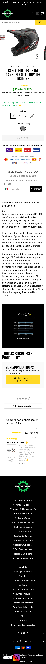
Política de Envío (23, 611)
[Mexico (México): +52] (7, 189)
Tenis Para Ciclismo (23, 553)
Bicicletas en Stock (23, 500)
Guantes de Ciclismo (23, 536)
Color (23, 123)
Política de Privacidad (23, 602)
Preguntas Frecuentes (23, 593)
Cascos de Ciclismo (23, 531)
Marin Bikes (23, 567)
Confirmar (36, 188)
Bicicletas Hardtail (23, 513)
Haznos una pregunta (24, 379)
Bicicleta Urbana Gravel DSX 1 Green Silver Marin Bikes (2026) (10, 459)
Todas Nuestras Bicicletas (23, 580)
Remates (23, 576)
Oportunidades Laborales (23, 625)
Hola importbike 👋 (17, 442)
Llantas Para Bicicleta (23, 540)
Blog (23, 616)
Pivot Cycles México (23, 571)
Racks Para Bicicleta (23, 558)
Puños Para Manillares (23, 549)
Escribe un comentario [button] (24, 406)
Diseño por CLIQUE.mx (23, 662)
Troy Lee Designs (23, 66)
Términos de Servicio (23, 607)
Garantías (22, 620)
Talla (23, 111)
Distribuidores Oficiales (23, 589)
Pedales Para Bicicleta (23, 544)
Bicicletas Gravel (23, 518)
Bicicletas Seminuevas (23, 522)
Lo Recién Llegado (23, 527)
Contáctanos (22, 641)
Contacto (23, 585)
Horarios (22, 633)
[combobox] (17, 22)
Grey (23, 128)
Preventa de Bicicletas (23, 504)
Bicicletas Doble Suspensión (23, 509)
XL (32, 115)
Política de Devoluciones (22, 598)
